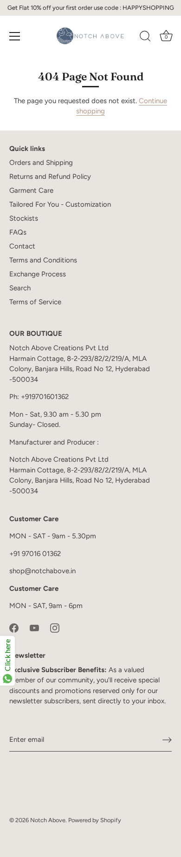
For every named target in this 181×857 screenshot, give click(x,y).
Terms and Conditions (43, 260)
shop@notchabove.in (42, 571)
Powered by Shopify (94, 820)
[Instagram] (54, 627)
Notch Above (47, 820)
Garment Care (31, 190)
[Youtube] (34, 627)
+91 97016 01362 (35, 554)
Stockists (23, 218)
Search (20, 288)
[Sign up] (167, 740)
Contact (22, 246)
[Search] (145, 37)
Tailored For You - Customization (60, 204)
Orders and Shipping (41, 162)
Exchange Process (37, 274)
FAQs (17, 232)
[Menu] (15, 36)
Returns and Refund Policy (50, 176)
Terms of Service (35, 302)
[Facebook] (14, 627)
